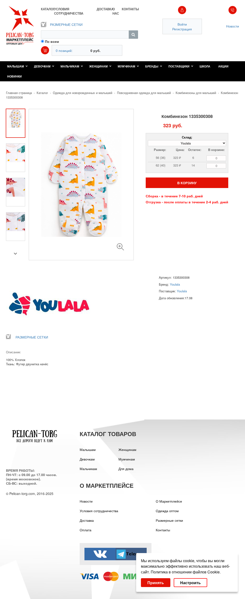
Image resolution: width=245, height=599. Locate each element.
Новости (232, 26)
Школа (205, 66)
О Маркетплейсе (169, 501)
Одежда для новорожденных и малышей (82, 92)
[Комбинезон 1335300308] (120, 246)
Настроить (190, 582)
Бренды (151, 66)
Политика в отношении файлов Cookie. (186, 572)
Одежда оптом (167, 510)
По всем (52, 41)
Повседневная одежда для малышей (144, 92)
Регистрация (182, 29)
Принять (155, 582)
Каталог (42, 92)
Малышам (15, 66)
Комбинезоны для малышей (196, 92)
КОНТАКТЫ (130, 9)
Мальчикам (70, 66)
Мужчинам (126, 66)
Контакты (163, 529)
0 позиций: (64, 50)
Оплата (85, 529)
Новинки (14, 76)
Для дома (126, 468)
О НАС (115, 11)
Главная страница (19, 92)
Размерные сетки (169, 520)
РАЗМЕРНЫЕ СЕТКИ (66, 24)
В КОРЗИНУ (187, 182)
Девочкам (42, 66)
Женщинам (98, 66)
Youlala (175, 284)
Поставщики (178, 66)
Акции (223, 66)
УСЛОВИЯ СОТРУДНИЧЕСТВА (68, 11)
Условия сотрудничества (99, 510)
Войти (182, 24)
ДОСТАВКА (104, 9)
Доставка (87, 520)
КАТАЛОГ (47, 9)
